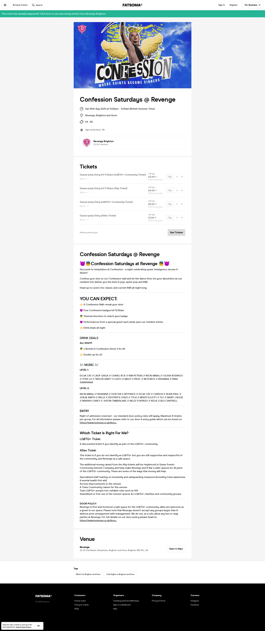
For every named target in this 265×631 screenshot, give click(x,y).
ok (38, 626)
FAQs (76, 609)
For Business (251, 5)
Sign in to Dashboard (122, 605)
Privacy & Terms (158, 601)
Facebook (195, 605)
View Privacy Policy (23, 627)
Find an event (80, 601)
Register (234, 5)
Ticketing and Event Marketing (126, 601)
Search (39, 5)
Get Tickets (176, 232)
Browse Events (20, 5)
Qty (169, 177)
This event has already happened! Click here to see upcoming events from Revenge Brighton (54, 13)
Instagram (195, 601)
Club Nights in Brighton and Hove (120, 574)
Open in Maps (176, 548)
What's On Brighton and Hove (88, 574)
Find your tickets (81, 605)
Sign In (221, 5)
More (83, 178)
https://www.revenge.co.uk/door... (98, 422)
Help (115, 609)
